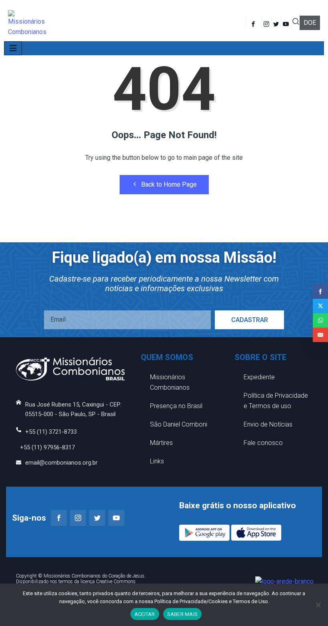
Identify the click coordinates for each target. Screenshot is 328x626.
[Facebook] (254, 22)
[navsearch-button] (296, 22)
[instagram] (268, 22)
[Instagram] (78, 518)
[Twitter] (277, 22)
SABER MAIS (182, 614)
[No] (318, 605)
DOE (310, 22)
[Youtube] (287, 22)
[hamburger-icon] (13, 48)
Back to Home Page (169, 184)
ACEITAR (144, 614)
